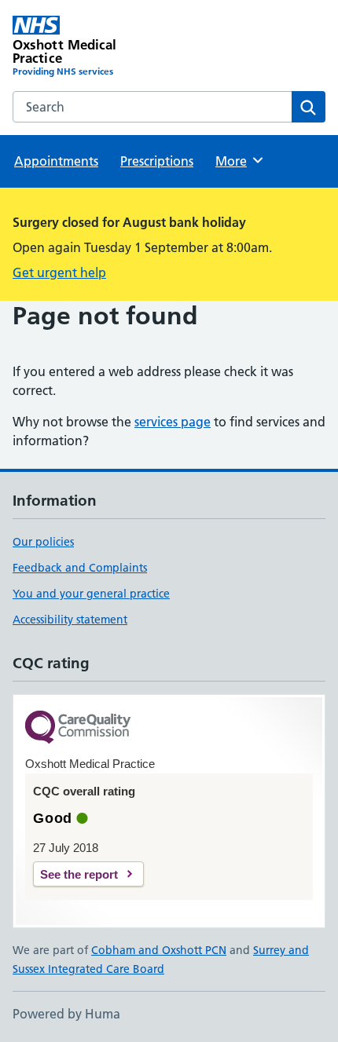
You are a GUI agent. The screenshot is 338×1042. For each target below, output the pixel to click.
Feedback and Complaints (80, 568)
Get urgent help (59, 272)
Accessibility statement (70, 619)
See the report (79, 874)
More (238, 161)
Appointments (56, 161)
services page (172, 422)
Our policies (43, 542)
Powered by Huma (66, 1014)
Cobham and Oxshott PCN (158, 950)
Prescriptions (156, 161)
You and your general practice (91, 594)
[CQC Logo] (77, 728)
